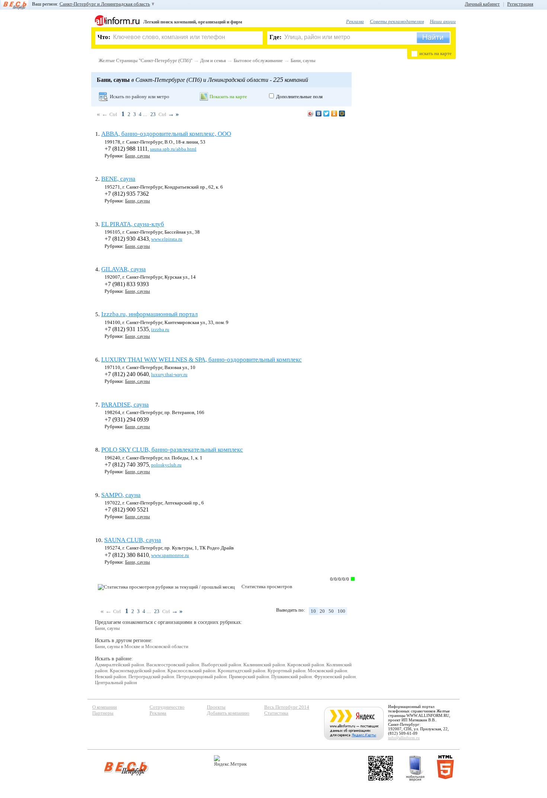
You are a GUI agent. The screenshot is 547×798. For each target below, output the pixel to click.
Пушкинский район (291, 676)
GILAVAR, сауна (123, 269)
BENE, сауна (118, 178)
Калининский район (264, 664)
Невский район (110, 676)
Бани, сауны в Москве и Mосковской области (141, 646)
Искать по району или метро (139, 96)
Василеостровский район (172, 664)
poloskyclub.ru (166, 465)
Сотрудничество (167, 707)
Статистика (276, 713)
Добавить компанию (228, 713)
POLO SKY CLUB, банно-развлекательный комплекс (172, 449)
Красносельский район (191, 670)
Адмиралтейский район (119, 664)
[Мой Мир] (342, 113)
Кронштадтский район (241, 670)
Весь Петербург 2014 (286, 707)
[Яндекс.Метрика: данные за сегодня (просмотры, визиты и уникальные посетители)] (230, 761)
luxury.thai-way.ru (169, 374)
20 (322, 611)
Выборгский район (221, 664)
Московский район (327, 670)
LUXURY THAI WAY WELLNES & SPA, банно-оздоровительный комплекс (201, 359)
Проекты (216, 707)
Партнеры (102, 713)
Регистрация (520, 4)
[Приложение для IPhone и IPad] (381, 768)
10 (313, 611)
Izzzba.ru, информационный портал (149, 314)
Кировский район (305, 664)
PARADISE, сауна (125, 404)
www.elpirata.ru (166, 239)
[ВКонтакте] (319, 113)
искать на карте (435, 53)
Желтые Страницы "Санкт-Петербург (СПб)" (145, 60)
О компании (104, 707)
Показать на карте (228, 96)
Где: (275, 37)
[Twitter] (326, 113)
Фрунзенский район (335, 676)
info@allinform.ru (404, 737)
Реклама (355, 21)
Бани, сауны (303, 60)
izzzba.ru (160, 329)
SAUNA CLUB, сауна (132, 540)
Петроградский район (151, 676)
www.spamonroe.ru (170, 555)
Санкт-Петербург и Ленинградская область (105, 4)
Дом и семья (213, 60)
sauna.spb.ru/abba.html (173, 149)
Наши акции (443, 21)
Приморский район (249, 676)
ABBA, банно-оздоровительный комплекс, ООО (166, 133)
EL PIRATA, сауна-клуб (132, 224)
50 (331, 611)
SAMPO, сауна (121, 495)
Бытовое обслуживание (258, 60)
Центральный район (116, 682)
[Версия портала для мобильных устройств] (415, 768)
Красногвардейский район (137, 670)
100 (341, 611)
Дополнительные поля (299, 96)
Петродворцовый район (201, 676)
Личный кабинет (482, 4)
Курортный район (287, 670)
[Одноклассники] (334, 113)
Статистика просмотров (266, 586)
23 (153, 114)
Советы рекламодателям (397, 21)
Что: (104, 37)
